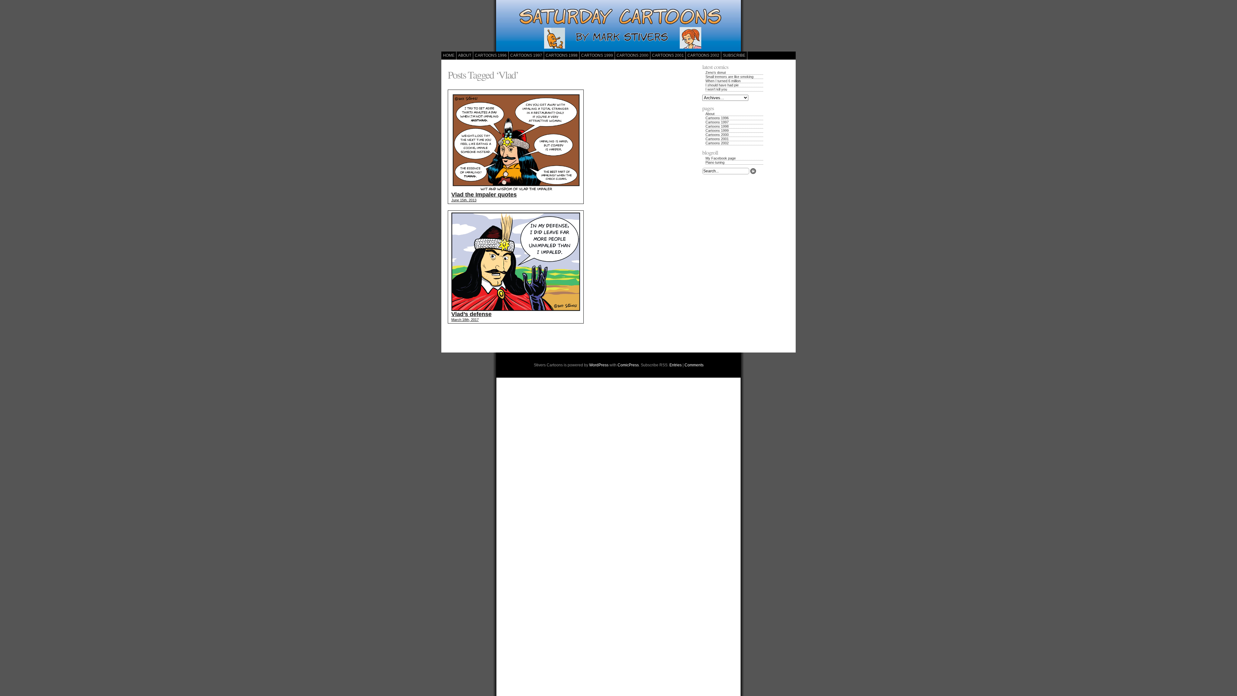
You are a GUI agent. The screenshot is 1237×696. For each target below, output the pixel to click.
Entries (675, 365)
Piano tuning (714, 162)
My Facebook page (720, 158)
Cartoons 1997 (526, 55)
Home (449, 55)
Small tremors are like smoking (729, 77)
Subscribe (734, 55)
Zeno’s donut (715, 72)
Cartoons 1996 (491, 55)
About (464, 55)
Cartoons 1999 (597, 55)
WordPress (599, 365)
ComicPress (628, 365)
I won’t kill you (716, 89)
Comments (694, 365)
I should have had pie (722, 85)
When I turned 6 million (723, 81)
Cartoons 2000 (632, 55)
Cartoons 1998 (562, 55)
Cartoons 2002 (703, 55)
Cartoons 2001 (668, 55)
